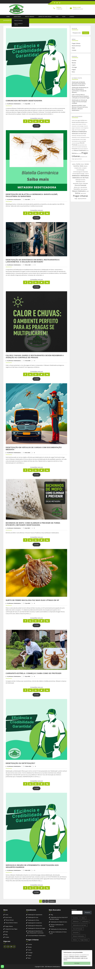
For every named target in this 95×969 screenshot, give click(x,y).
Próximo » (52, 901)
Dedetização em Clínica (33, 920)
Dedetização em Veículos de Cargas (36, 928)
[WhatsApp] (14, 946)
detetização (78, 143)
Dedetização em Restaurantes (35, 925)
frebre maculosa (80, 148)
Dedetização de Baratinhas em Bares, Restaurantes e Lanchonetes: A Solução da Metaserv (80, 90)
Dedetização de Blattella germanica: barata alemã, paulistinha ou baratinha (79, 83)
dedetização (74, 135)
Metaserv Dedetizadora (80, 150)
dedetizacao (75, 131)
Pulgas (73, 158)
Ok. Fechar (76, 963)
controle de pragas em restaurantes (80, 171)
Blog (63, 16)
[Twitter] (57, 3)
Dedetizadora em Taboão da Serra (59, 922)
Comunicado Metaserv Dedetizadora (36, 935)
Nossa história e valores (18, 24)
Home (8, 16)
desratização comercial (77, 183)
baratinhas (78, 122)
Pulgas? (74, 69)
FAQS (57, 16)
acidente (73, 120)
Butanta (85, 122)
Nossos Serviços (18, 20)
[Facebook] (55, 3)
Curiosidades (83, 129)
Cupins (74, 65)
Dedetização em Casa (33, 917)
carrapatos (80, 124)
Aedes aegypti (77, 120)
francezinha (74, 148)
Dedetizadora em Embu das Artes (59, 929)
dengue (84, 139)
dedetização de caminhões (81, 135)
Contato (71, 16)
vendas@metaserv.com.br (78, 9)
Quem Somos (17, 16)
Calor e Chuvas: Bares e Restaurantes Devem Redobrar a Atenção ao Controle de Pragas (80, 96)
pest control (79, 153)
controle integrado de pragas (78, 173)
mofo (88, 150)
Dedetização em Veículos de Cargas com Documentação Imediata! (79, 101)
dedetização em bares (79, 139)
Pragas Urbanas (29, 16)
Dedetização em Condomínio (35, 923)
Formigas (74, 67)
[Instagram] (60, 3)
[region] (77, 958)
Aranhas (74, 60)
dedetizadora (83, 131)
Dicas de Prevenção (80, 185)
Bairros (86, 120)
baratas (73, 122)
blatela (82, 122)
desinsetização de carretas (76, 141)
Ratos (73, 72)
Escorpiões (79, 146)
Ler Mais (36, 125)
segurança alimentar (78, 158)
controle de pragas (80, 126)
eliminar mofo (74, 146)
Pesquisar (74, 910)
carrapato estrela (75, 124)
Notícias (74, 153)
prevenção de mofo (83, 156)
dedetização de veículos (76, 137)
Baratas (74, 62)
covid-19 (76, 129)
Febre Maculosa (84, 146)
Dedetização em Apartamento (35, 914)
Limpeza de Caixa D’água (44, 16)
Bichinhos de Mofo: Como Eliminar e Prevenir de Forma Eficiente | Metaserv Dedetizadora (80, 108)
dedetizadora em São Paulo (79, 133)
